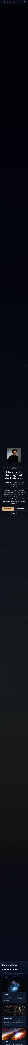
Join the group (20, 508)
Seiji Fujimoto (8, 2)
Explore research (8, 508)
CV (14, 513)
